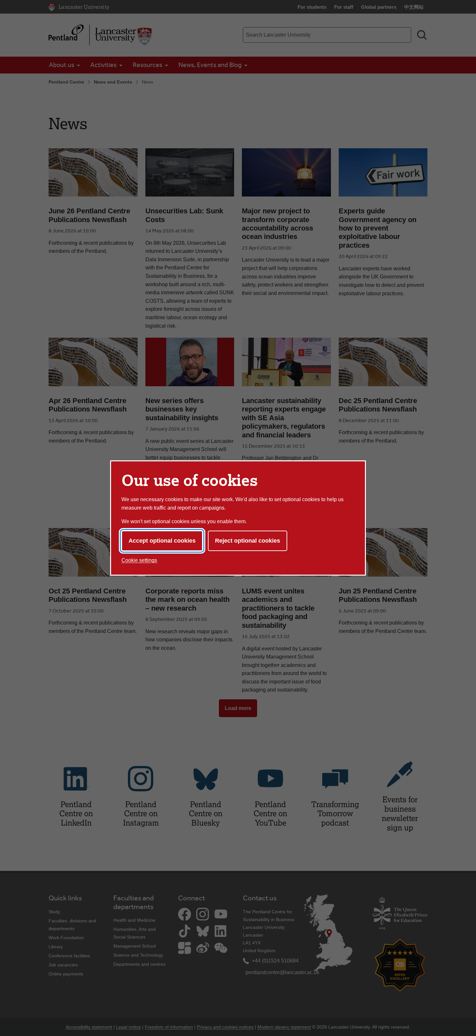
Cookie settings (139, 560)
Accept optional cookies (162, 540)
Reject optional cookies (247, 540)
